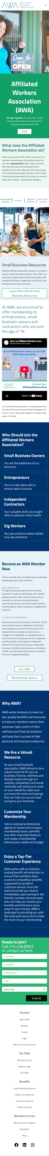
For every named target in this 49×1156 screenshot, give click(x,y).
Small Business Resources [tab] (6, 200)
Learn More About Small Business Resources (24, 293)
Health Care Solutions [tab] (42, 200)
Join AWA (24, 669)
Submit (36, 998)
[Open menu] (45, 5)
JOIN (24, 131)
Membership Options (24, 677)
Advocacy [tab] (18, 200)
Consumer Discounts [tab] (31, 200)
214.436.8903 (21, 946)
